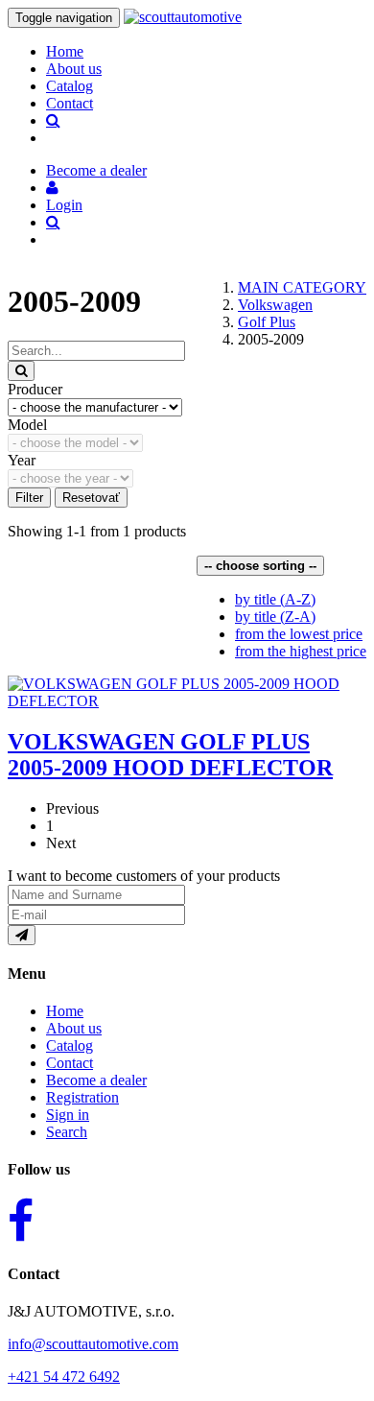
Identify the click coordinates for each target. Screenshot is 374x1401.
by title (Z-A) (275, 616)
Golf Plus (266, 322)
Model (27, 424)
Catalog (69, 86)
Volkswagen (275, 305)
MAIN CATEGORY (302, 287)
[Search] (21, 371)
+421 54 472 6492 (64, 1376)
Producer (35, 389)
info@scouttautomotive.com (93, 1344)
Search (66, 1132)
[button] (52, 187)
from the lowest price (298, 634)
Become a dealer (96, 1080)
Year (21, 460)
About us (74, 68)
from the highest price (300, 651)
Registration (82, 1097)
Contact (69, 103)
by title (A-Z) (275, 599)
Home (64, 51)
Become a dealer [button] (96, 170)
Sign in (67, 1114)
